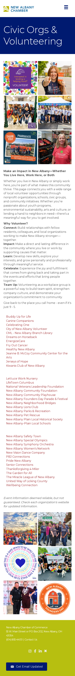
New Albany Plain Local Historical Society (34, 419)
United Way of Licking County (26, 481)
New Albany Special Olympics (26, 440)
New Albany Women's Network (28, 448)
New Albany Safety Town (23, 436)
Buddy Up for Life (18, 316)
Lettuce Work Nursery (22, 378)
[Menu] (66, 7)
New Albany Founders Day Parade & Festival (37, 399)
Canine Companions (20, 321)
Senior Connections (19, 464)
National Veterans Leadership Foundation (35, 386)
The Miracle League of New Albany (30, 477)
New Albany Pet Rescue (23, 415)
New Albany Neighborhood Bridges (31, 403)
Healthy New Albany (20, 349)
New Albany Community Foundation (31, 390)
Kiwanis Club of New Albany (25, 365)
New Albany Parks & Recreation (28, 411)
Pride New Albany (18, 460)
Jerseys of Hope (17, 361)
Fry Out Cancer (17, 345)
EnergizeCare (15, 341)
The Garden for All (19, 473)
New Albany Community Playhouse (31, 395)
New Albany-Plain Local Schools (28, 423)
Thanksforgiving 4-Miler (22, 469)
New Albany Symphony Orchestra (30, 444)
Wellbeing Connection (22, 485)
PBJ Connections (18, 456)
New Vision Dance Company (25, 452)
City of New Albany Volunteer (26, 329)
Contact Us (31, 639)
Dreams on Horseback (21, 337)
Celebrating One (17, 325)
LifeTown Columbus (20, 382)
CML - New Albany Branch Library (29, 333)
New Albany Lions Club (22, 407)
